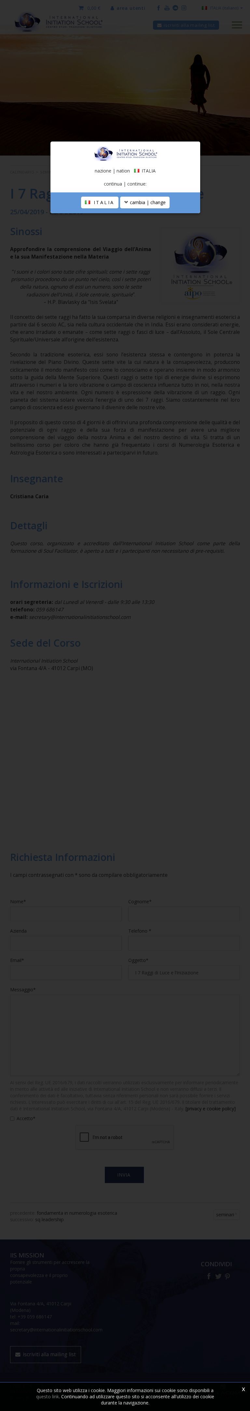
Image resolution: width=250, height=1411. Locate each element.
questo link (47, 1396)
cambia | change (147, 202)
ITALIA (103, 202)
